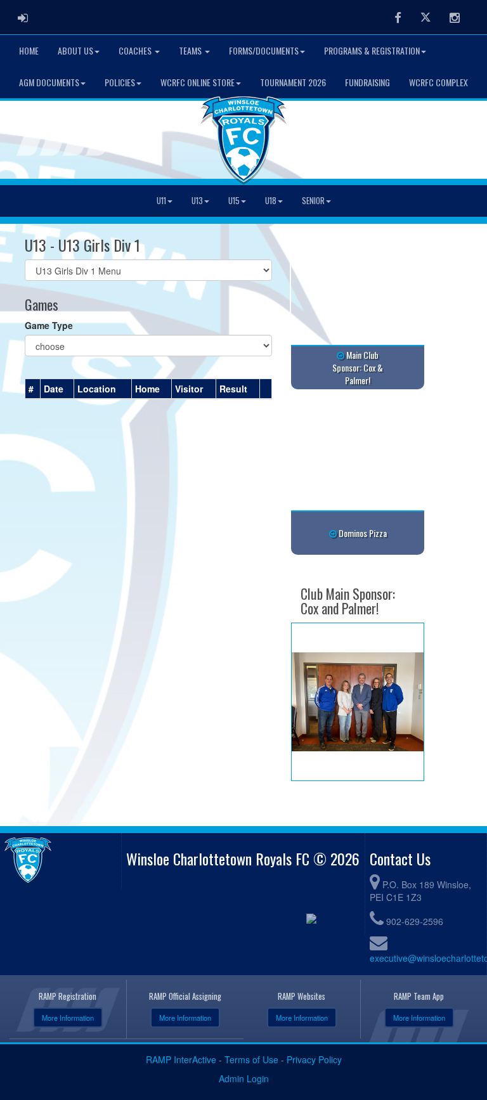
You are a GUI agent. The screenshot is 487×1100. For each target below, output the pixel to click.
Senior (313, 201)
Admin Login (244, 1078)
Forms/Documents (264, 50)
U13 (197, 201)
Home (29, 50)
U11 (161, 201)
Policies (120, 82)
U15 (234, 201)
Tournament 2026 (293, 82)
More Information (68, 1018)
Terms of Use (251, 1059)
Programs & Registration (372, 50)
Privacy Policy (314, 1059)
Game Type (49, 325)
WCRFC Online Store (197, 82)
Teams (191, 50)
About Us (75, 50)
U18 (270, 201)
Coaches (136, 50)
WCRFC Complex (438, 82)
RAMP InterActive (181, 1059)
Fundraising (367, 82)
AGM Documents (49, 82)
